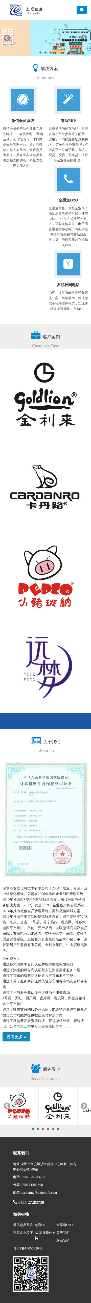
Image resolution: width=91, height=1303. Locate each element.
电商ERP (41, 1225)
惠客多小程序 (23, 1233)
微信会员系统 (23, 1225)
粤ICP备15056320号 (27, 1248)
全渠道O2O (64, 1225)
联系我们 (63, 1240)
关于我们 (63, 1233)
